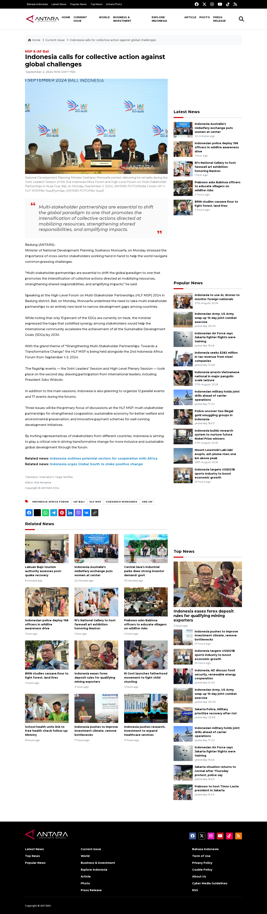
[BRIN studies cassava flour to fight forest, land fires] (47, 655)
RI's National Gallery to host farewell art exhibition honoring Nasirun (95, 624)
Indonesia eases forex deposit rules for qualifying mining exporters (94, 677)
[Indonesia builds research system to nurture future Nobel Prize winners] (183, 436)
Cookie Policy (202, 869)
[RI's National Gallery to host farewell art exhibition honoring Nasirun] (96, 602)
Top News (96, 4)
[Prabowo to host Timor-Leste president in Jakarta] (183, 792)
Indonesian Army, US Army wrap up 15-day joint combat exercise (216, 318)
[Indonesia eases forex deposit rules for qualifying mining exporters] (96, 655)
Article (190, 17)
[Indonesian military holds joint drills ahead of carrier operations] (183, 397)
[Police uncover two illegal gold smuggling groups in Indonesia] (183, 417)
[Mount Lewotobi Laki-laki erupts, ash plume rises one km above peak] (183, 455)
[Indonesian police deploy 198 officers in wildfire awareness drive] (47, 602)
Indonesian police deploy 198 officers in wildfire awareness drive (46, 624)
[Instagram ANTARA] (212, 4)
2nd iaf (147, 501)
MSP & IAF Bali (37, 51)
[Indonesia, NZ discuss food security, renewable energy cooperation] (183, 676)
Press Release (219, 19)
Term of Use (201, 856)
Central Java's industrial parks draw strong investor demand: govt (144, 571)
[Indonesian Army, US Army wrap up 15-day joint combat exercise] (183, 319)
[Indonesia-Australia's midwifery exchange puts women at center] (96, 548)
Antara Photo (114, 4)
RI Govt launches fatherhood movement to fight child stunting (145, 677)
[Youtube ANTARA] (220, 4)
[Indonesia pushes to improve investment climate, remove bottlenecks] (96, 708)
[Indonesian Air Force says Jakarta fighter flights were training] (183, 339)
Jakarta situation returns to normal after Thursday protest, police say (215, 771)
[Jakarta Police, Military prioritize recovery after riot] (183, 715)
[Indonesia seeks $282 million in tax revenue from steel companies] (183, 358)
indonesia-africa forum (50, 501)
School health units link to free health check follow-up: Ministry (46, 731)
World (104, 17)
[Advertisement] (208, 77)
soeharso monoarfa (121, 501)
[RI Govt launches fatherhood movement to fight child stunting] (146, 655)
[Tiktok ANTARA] (228, 4)
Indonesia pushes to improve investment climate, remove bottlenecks (96, 731)
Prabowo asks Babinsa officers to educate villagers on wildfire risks (145, 624)
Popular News (78, 4)
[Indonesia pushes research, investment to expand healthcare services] (146, 708)
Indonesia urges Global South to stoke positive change (96, 464)
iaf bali (79, 501)
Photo (204, 17)
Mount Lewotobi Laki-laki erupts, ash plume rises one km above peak (215, 454)
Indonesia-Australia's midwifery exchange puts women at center (93, 571)
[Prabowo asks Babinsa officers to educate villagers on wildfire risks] (146, 602)
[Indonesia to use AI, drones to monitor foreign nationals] (183, 300)
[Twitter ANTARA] (204, 4)
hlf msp (95, 501)
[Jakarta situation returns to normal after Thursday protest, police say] (183, 772)
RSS (195, 890)
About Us (199, 876)
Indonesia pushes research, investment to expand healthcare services (144, 731)
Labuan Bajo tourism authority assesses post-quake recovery (43, 571)
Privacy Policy (202, 863)
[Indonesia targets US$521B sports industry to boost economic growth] (183, 475)
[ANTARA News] (42, 18)
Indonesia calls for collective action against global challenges (113, 40)
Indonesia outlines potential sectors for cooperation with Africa (103, 458)
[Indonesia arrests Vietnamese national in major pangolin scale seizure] (183, 378)
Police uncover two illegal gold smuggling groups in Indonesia (214, 415)
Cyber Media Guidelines (209, 883)
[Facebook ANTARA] (197, 4)
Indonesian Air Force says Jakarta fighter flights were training (215, 337)
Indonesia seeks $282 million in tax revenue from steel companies (216, 357)
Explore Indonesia (159, 19)
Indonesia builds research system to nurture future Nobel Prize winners (214, 435)
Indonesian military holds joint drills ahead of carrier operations (217, 396)
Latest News (59, 4)
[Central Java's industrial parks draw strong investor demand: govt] (146, 548)
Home (66, 17)
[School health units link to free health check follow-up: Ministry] (47, 708)
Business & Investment (122, 19)
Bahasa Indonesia (37, 4)
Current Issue (80, 19)
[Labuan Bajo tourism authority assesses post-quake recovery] (47, 548)
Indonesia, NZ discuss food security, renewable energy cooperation (215, 674)
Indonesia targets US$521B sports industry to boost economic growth (215, 473)
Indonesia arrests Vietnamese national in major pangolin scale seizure (217, 376)
